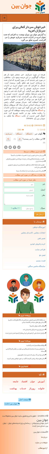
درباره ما (44, 437)
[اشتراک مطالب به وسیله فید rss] (6, 147)
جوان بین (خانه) (11, 404)
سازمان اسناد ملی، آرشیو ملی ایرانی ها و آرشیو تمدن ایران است (25, 333)
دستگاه (17, 116)
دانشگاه (40, 110)
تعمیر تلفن (41, 238)
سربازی (9, 134)
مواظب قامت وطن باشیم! (37, 326)
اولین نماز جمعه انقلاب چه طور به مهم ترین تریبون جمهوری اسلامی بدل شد (26, 166)
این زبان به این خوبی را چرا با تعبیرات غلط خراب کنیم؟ (27, 155)
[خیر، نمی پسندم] (8, 139)
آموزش (41, 381)
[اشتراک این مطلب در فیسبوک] (14, 147)
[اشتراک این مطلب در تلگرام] (19, 147)
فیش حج (42, 255)
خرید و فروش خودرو (37, 244)
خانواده (41, 388)
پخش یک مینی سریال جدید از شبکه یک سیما (30, 170)
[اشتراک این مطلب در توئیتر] (10, 147)
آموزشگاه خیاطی (39, 227)
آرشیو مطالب (42, 448)
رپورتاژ (32, 388)
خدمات (23, 388)
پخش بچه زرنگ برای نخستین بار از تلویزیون (31, 354)
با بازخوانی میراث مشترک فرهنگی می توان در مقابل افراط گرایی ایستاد (25, 350)
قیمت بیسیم (40, 261)
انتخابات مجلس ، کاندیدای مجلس (33, 233)
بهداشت (13, 388)
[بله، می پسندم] (20, 139)
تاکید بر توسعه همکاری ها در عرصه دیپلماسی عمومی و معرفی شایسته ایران (25, 160)
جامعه (15, 381)
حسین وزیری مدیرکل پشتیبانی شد (34, 329)
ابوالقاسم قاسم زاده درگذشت (35, 345)
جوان (32, 381)
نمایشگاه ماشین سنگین (36, 266)
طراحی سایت (40, 249)
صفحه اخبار (24, 400)
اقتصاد (24, 381)
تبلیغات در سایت (41, 442)
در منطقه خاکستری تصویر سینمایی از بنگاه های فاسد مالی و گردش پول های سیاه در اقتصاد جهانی (26, 321)
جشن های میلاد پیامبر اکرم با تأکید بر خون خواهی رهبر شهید (26, 358)
